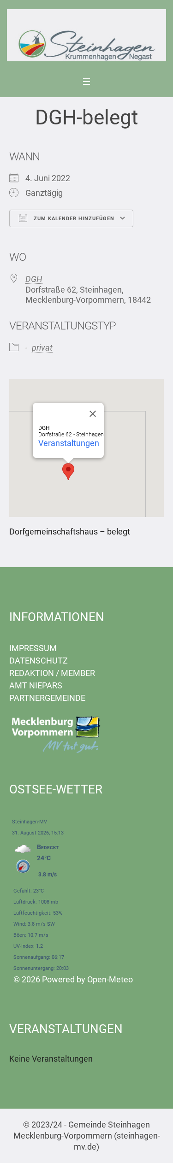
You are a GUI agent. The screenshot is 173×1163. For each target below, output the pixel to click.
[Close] (93, 414)
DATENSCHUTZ (38, 660)
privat (42, 347)
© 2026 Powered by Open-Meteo (73, 979)
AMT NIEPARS (35, 685)
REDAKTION (31, 673)
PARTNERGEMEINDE (47, 698)
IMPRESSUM (33, 648)
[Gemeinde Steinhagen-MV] (86, 35)
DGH (33, 279)
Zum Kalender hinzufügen (73, 219)
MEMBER (78, 673)
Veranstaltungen (68, 443)
